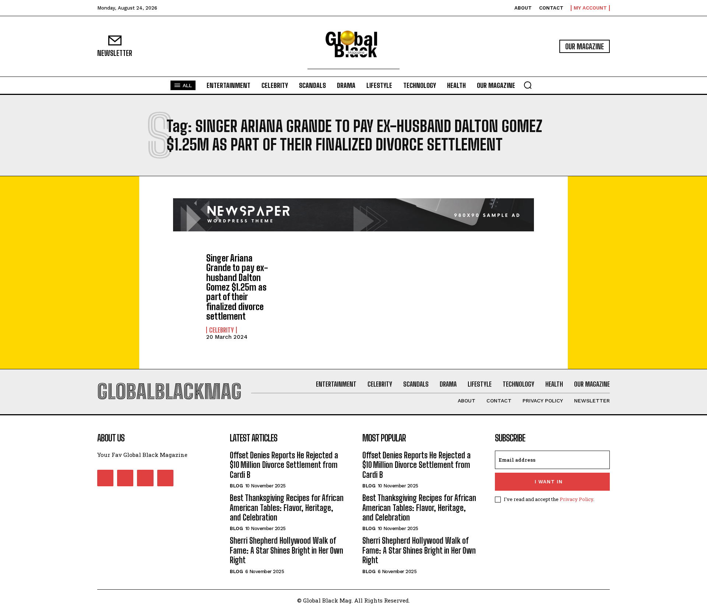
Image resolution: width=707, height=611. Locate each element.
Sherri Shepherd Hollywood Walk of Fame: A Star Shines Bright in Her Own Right (286, 550)
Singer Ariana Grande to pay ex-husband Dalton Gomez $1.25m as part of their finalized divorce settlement (237, 287)
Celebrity (221, 330)
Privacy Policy (576, 499)
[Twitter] (145, 478)
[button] (528, 85)
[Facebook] (105, 478)
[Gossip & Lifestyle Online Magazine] (353, 46)
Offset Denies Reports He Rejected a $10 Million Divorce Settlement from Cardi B (284, 465)
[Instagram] (125, 478)
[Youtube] (165, 478)
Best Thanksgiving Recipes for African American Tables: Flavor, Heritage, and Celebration (287, 507)
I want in (549, 481)
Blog (236, 486)
